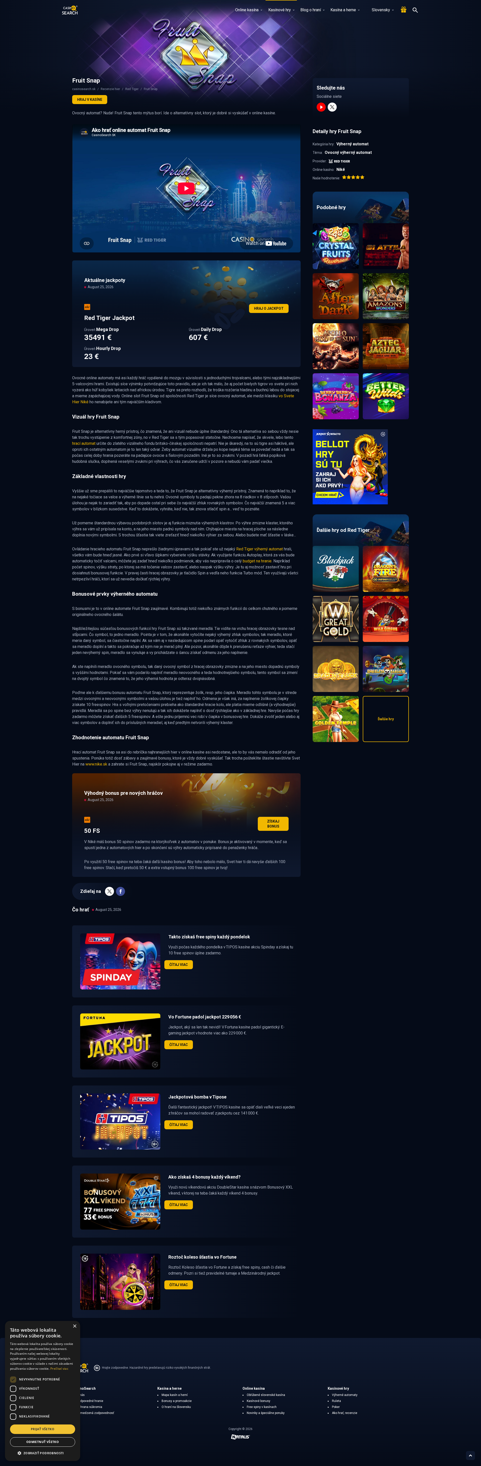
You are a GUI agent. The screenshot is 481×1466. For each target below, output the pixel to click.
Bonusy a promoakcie (177, 1401)
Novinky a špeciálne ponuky (266, 1413)
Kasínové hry (279, 10)
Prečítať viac (59, 1368)
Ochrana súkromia (89, 1407)
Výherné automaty (344, 1395)
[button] (42, 1453)
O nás (80, 1395)
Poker (336, 1407)
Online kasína (247, 10)
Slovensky (381, 10)
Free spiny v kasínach (262, 1407)
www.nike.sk (96, 764)
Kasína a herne (343, 10)
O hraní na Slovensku (176, 1407)
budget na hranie (257, 561)
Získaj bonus (273, 823)
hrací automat (83, 443)
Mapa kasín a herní (175, 1395)
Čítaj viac (178, 965)
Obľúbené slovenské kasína (266, 1395)
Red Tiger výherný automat (259, 549)
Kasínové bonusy (258, 1401)
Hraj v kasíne (89, 100)
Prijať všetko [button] (42, 1429)
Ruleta (336, 1401)
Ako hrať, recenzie (344, 1413)
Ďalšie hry (386, 719)
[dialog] (42, 1391)
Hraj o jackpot (269, 308)
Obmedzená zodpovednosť (95, 1413)
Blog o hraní (310, 10)
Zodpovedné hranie (89, 1401)
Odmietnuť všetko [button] (42, 1442)
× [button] (74, 1326)
